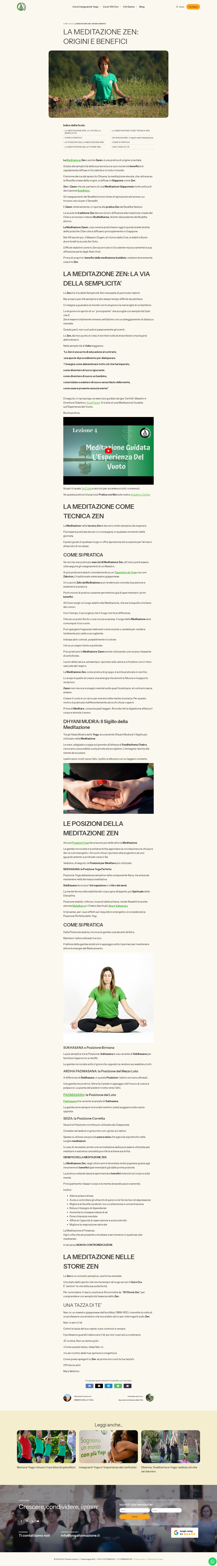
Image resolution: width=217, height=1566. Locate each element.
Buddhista (84, 190)
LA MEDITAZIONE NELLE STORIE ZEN (83, 147)
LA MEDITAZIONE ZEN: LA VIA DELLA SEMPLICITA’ (83, 131)
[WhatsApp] (118, 1386)
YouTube (86, 488)
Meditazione (73, 160)
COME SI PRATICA (73, 137)
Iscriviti (134, 1517)
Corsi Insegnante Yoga (85, 6)
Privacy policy (139, 1559)
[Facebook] (89, 1386)
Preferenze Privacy (155, 1559)
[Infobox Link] (39, 1534)
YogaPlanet (93, 402)
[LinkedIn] (108, 1386)
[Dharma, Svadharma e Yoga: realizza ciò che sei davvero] (170, 1446)
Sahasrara (122, 905)
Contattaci (193, 7)
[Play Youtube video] (108, 451)
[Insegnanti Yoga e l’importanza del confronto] (108, 1446)
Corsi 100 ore (110, 6)
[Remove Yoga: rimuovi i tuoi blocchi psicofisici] (46, 1446)
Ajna (110, 905)
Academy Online (140, 494)
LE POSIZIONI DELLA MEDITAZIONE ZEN (84, 142)
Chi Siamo (129, 6)
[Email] (127, 1386)
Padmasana (70, 1101)
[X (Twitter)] (99, 1386)
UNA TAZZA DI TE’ (121, 147)
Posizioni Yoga (80, 842)
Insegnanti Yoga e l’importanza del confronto (108, 1467)
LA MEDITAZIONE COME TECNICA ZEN (131, 130)
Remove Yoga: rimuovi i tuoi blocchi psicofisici (46, 1467)
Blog (142, 6)
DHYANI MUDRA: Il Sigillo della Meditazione (132, 137)
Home (65, 24)
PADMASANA (73, 1095)
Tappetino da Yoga (126, 572)
